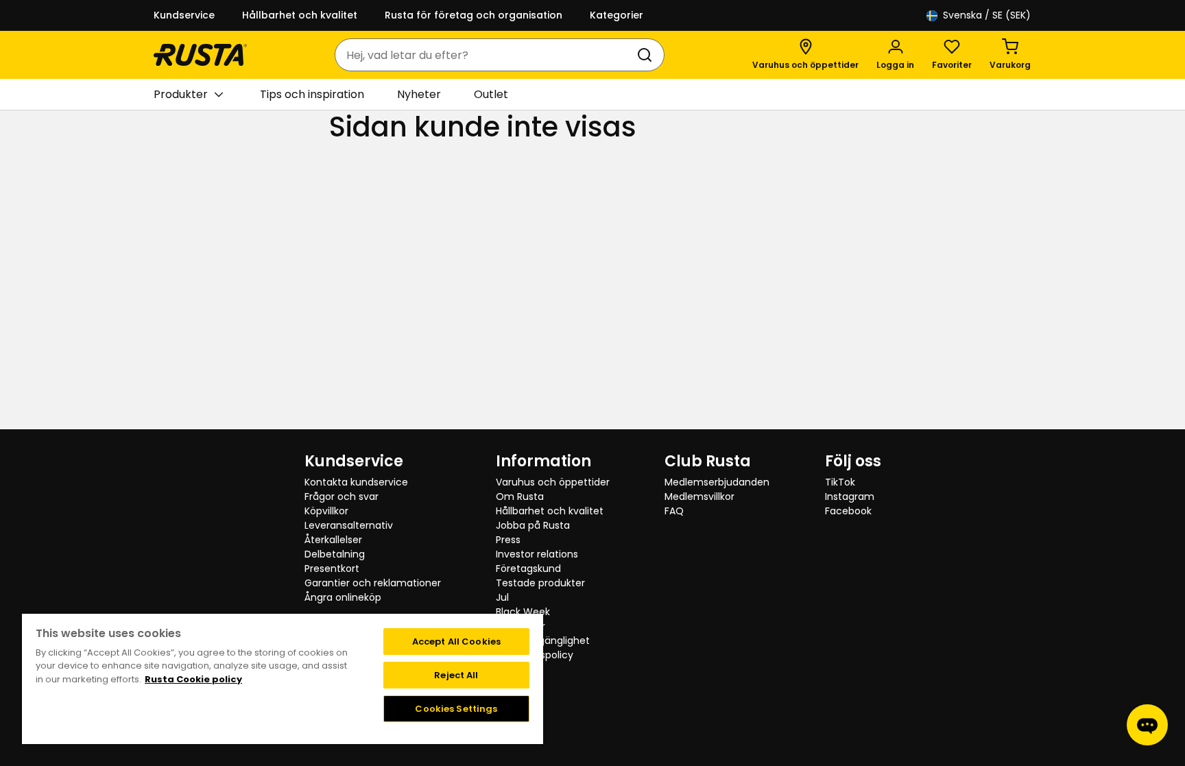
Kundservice (184, 15)
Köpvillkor (326, 511)
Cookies (515, 669)
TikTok (840, 482)
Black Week (523, 612)
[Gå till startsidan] (200, 55)
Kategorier (616, 15)
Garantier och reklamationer (372, 583)
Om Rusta (520, 496)
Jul (502, 597)
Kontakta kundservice (356, 482)
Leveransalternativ (348, 525)
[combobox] (486, 55)
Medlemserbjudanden (717, 482)
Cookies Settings (456, 708)
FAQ (674, 511)
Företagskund (528, 568)
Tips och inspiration (312, 94)
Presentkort (331, 568)
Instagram (849, 496)
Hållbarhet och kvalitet (299, 15)
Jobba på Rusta (533, 525)
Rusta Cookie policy (193, 679)
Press (508, 540)
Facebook (848, 511)
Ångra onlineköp (342, 597)
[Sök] (647, 55)
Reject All (456, 675)
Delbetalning (334, 554)
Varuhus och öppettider (553, 482)
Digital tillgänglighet (543, 640)
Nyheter (419, 94)
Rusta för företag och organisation (473, 15)
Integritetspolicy (534, 655)
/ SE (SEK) (987, 15)
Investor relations (537, 554)
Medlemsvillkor (699, 496)
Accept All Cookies (456, 641)
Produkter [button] (181, 94)
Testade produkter (540, 583)
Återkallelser (333, 540)
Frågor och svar (341, 496)
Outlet (491, 94)
